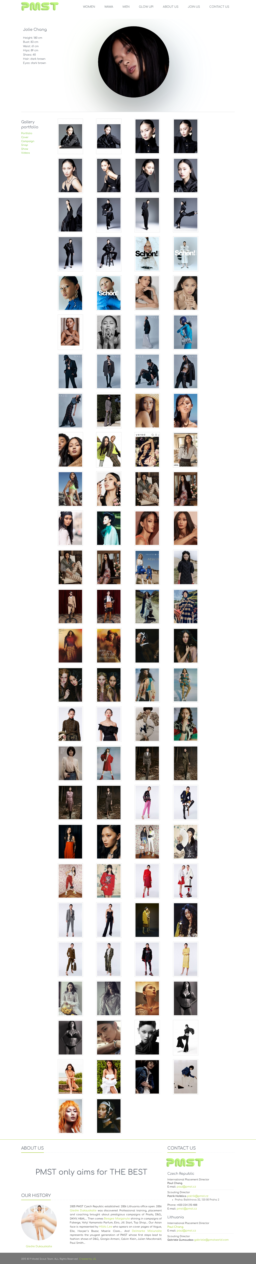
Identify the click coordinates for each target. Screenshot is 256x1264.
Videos (25, 153)
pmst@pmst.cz (187, 1208)
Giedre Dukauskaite (83, 1210)
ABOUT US (170, 6)
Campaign (27, 141)
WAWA (108, 6)
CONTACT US (219, 6)
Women (89, 6)
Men (126, 6)
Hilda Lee (105, 1226)
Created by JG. (87, 1259)
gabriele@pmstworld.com (211, 1239)
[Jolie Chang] (70, 136)
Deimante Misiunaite (147, 1231)
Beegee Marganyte (117, 1218)
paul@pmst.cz (186, 1186)
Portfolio (26, 133)
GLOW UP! (146, 6)
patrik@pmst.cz (197, 1196)
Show (24, 149)
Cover (24, 137)
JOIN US (194, 6)
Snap (24, 145)
